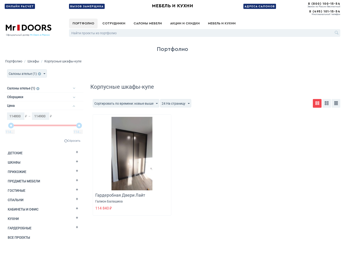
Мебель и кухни (172, 6)
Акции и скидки (185, 23)
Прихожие (17, 172)
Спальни (15, 200)
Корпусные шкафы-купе (62, 61)
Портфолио (83, 23)
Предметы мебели (24, 181)
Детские (15, 153)
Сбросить (74, 140)
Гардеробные (19, 228)
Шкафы (33, 61)
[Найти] (336, 33)
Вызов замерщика (87, 6)
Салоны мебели (148, 23)
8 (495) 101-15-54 (324, 11)
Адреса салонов (260, 6)
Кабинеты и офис (23, 209)
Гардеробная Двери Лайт (120, 195)
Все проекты (19, 237)
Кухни (13, 219)
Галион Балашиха (109, 201)
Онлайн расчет (20, 6)
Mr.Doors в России (40, 35)
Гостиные (16, 190)
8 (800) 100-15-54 (324, 3)
